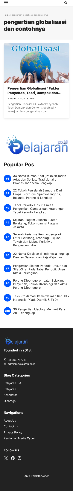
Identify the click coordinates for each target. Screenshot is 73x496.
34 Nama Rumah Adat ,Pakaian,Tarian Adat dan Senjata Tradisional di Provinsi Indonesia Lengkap (39, 179)
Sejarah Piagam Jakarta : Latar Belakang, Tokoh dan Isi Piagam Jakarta (35, 223)
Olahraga (10, 401)
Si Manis (11, 98)
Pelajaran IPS (12, 389)
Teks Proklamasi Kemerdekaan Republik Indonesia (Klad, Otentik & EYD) (41, 298)
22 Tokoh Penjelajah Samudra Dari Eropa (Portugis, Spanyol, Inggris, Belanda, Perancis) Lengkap (37, 194)
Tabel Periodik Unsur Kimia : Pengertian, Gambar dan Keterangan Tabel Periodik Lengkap (38, 208)
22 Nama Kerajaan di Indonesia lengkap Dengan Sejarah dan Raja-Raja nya (41, 255)
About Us (10, 420)
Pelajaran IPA (12, 383)
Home (7, 15)
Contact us (11, 426)
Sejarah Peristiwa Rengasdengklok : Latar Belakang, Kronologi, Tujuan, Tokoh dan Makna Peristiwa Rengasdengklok (38, 240)
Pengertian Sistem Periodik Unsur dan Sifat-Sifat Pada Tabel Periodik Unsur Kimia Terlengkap (40, 269)
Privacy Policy (13, 432)
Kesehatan (11, 395)
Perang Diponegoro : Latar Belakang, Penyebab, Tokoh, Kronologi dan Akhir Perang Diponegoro (40, 284)
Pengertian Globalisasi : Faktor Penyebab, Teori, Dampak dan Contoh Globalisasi (33, 93)
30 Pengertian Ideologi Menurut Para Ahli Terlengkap (39, 311)
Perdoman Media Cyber (19, 438)
